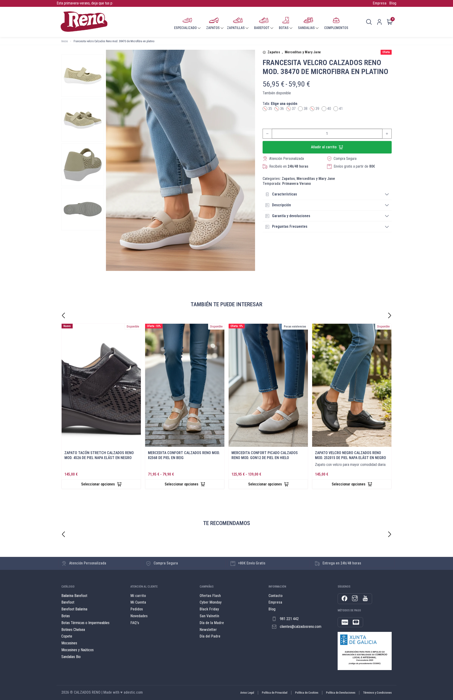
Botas (65, 616)
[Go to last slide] (63, 315)
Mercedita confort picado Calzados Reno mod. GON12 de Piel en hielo (264, 455)
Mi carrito (138, 595)
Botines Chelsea (73, 629)
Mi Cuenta (138, 602)
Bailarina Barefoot (74, 595)
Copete (66, 636)
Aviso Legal (247, 692)
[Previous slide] (63, 534)
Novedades (139, 616)
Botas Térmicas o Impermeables (85, 623)
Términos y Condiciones (377, 692)
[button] (327, 194)
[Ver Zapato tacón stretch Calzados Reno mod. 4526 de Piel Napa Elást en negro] (101, 385)
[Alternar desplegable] (199, 28)
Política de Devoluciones (340, 692)
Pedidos (136, 609)
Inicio (64, 41)
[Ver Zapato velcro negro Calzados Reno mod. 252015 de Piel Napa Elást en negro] (351, 385)
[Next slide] (389, 315)
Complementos (336, 28)
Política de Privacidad (274, 692)
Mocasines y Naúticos (77, 650)
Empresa (379, 3)
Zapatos (274, 52)
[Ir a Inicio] (83, 22)
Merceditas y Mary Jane (303, 52)
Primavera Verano (296, 183)
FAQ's (134, 623)
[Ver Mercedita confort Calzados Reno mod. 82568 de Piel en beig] (184, 385)
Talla (280, 103)
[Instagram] (355, 599)
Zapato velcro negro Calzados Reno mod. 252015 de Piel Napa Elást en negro (350, 455)
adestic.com (133, 692)
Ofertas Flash (210, 595)
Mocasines (69, 643)
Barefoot (67, 602)
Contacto (275, 595)
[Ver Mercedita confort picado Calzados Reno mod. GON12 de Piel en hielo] (268, 385)
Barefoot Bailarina (74, 609)
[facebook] (344, 599)
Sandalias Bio (71, 656)
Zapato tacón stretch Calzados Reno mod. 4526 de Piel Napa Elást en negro (99, 455)
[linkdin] (365, 599)
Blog (392, 3)
